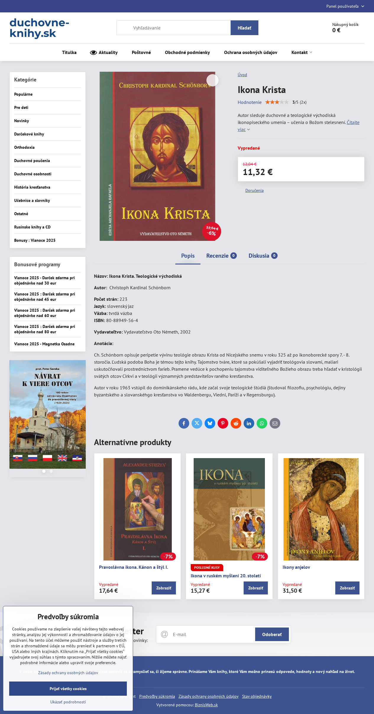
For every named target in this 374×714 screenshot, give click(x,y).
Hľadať (244, 28)
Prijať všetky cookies (68, 688)
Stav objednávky (257, 696)
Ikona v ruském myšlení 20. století (226, 576)
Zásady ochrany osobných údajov (209, 696)
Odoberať (272, 634)
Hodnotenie (250, 102)
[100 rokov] (47, 415)
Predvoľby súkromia (157, 696)
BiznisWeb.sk (206, 705)
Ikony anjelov (296, 567)
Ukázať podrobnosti (68, 702)
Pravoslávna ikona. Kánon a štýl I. (133, 567)
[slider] (277, 102)
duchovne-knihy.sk (39, 27)
